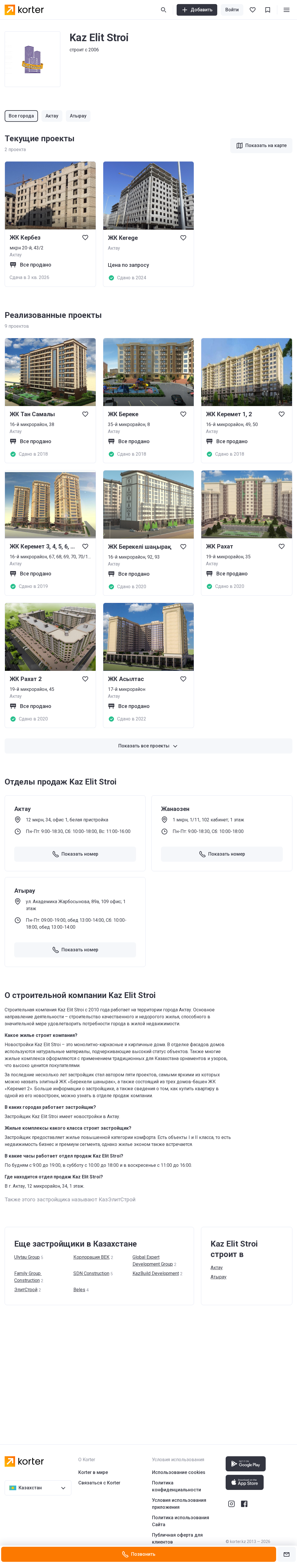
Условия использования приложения (179, 1503)
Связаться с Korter (99, 1483)
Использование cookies (178, 1472)
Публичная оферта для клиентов (177, 1538)
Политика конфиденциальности (176, 1486)
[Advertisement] (148, 1369)
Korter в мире (93, 1472)
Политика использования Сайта (180, 1521)
